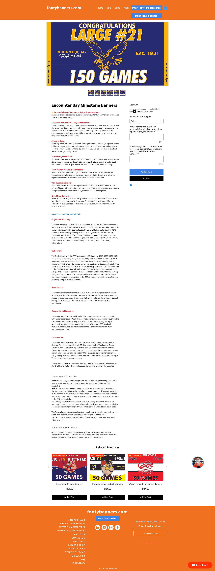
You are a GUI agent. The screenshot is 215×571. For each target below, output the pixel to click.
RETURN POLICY (76, 545)
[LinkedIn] (97, 527)
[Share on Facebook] (131, 185)
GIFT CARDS (79, 541)
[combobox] (146, 121)
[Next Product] (166, 467)
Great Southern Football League (86, 235)
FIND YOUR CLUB (76, 520)
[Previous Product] (48, 467)
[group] (107, 477)
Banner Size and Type (140, 116)
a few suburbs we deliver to (149, 543)
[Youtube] (104, 527)
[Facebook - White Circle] (117, 527)
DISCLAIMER (78, 555)
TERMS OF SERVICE (75, 552)
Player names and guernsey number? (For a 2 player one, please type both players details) (146, 129)
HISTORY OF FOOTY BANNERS (71, 530)
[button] (109, 8)
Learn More (148, 111)
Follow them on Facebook (75, 366)
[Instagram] (111, 527)
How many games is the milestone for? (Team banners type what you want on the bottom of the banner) (146, 150)
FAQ (58, 399)
